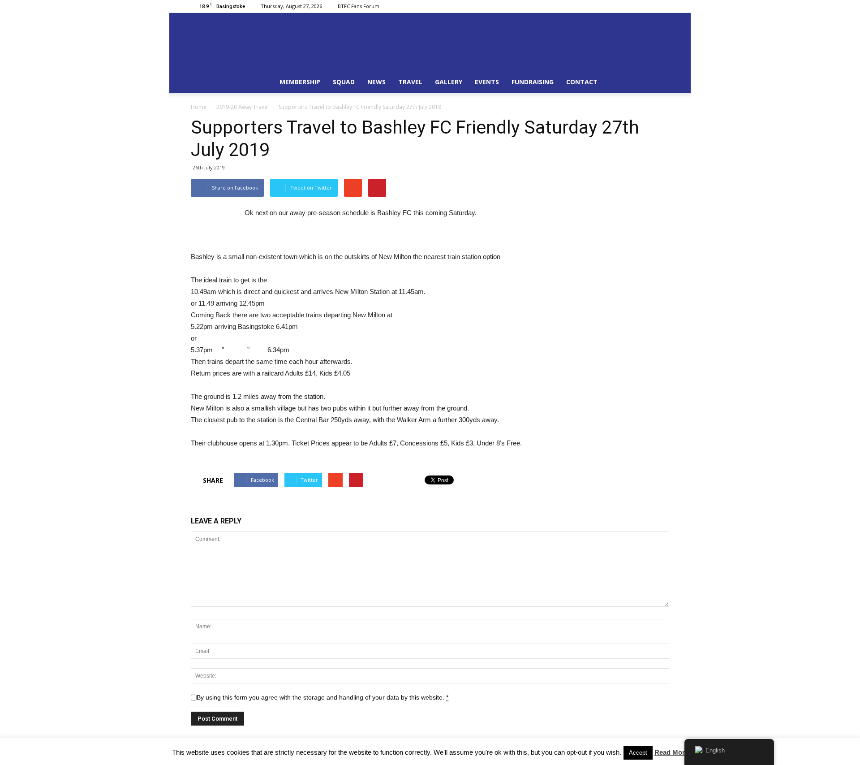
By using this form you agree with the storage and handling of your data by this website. (322, 697)
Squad (344, 82)
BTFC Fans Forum (358, 6)
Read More (671, 752)
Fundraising (533, 82)
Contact (582, 82)
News (376, 82)
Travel (410, 82)
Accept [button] (638, 752)
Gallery (448, 82)
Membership (300, 82)
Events (487, 82)
